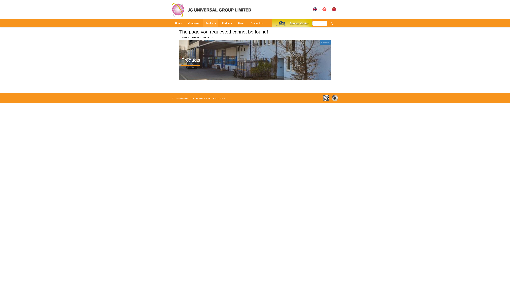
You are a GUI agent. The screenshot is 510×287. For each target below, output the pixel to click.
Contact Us (257, 23)
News (241, 23)
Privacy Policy (219, 98)
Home (178, 23)
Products (210, 23)
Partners (227, 23)
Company (193, 23)
